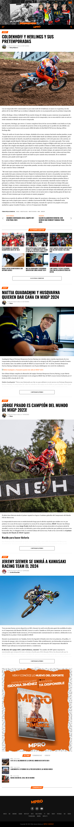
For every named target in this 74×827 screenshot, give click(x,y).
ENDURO (14, 814)
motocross (33, 211)
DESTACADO (24, 211)
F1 (44, 814)
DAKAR (20, 814)
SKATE (53, 814)
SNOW (69, 814)
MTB (32, 814)
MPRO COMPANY (49, 824)
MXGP (43, 211)
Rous (11, 303)
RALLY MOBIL (39, 814)
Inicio (5, 814)
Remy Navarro (14, 47)
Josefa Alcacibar (15, 572)
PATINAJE (59, 814)
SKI (64, 814)
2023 (18, 211)
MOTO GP (26, 814)
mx (39, 211)
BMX (48, 814)
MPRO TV (45, 816)
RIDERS (39, 816)
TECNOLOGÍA (31, 816)
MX (9, 814)
